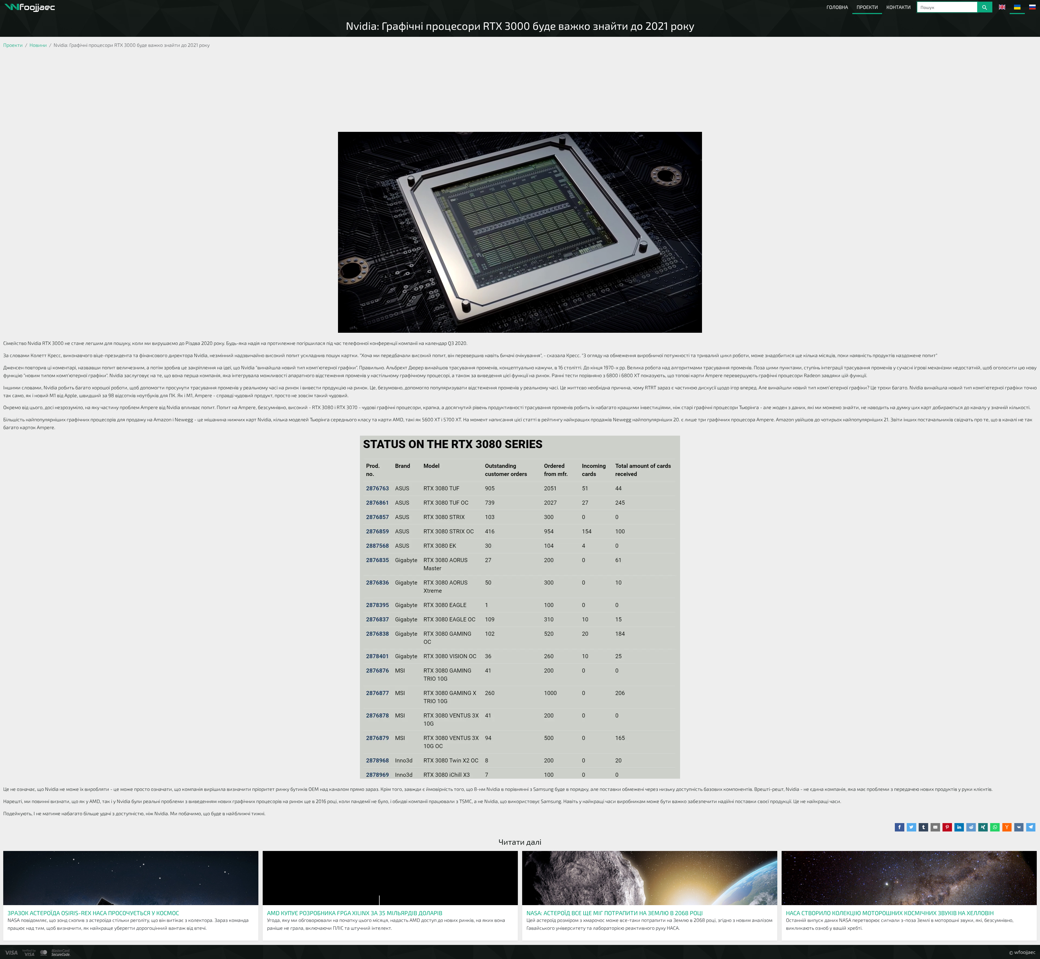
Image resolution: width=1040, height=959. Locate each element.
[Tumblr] (923, 827)
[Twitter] (911, 827)
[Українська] (1017, 7)
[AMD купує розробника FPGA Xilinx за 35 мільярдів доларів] (390, 878)
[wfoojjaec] (29, 7)
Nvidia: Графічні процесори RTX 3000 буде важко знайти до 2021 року (520, 25)
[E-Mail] (935, 827)
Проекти (867, 7)
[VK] (1019, 827)
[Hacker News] (1007, 827)
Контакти (898, 7)
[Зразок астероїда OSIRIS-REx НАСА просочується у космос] (130, 878)
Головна (837, 7)
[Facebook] (899, 827)
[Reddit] (971, 827)
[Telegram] (1031, 827)
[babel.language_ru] (1032, 7)
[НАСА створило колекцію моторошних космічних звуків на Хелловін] (909, 878)
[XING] (983, 827)
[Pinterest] (947, 827)
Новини (38, 45)
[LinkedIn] (959, 827)
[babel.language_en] (1002, 7)
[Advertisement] (520, 91)
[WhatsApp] (995, 827)
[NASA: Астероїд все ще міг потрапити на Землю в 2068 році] (649, 878)
